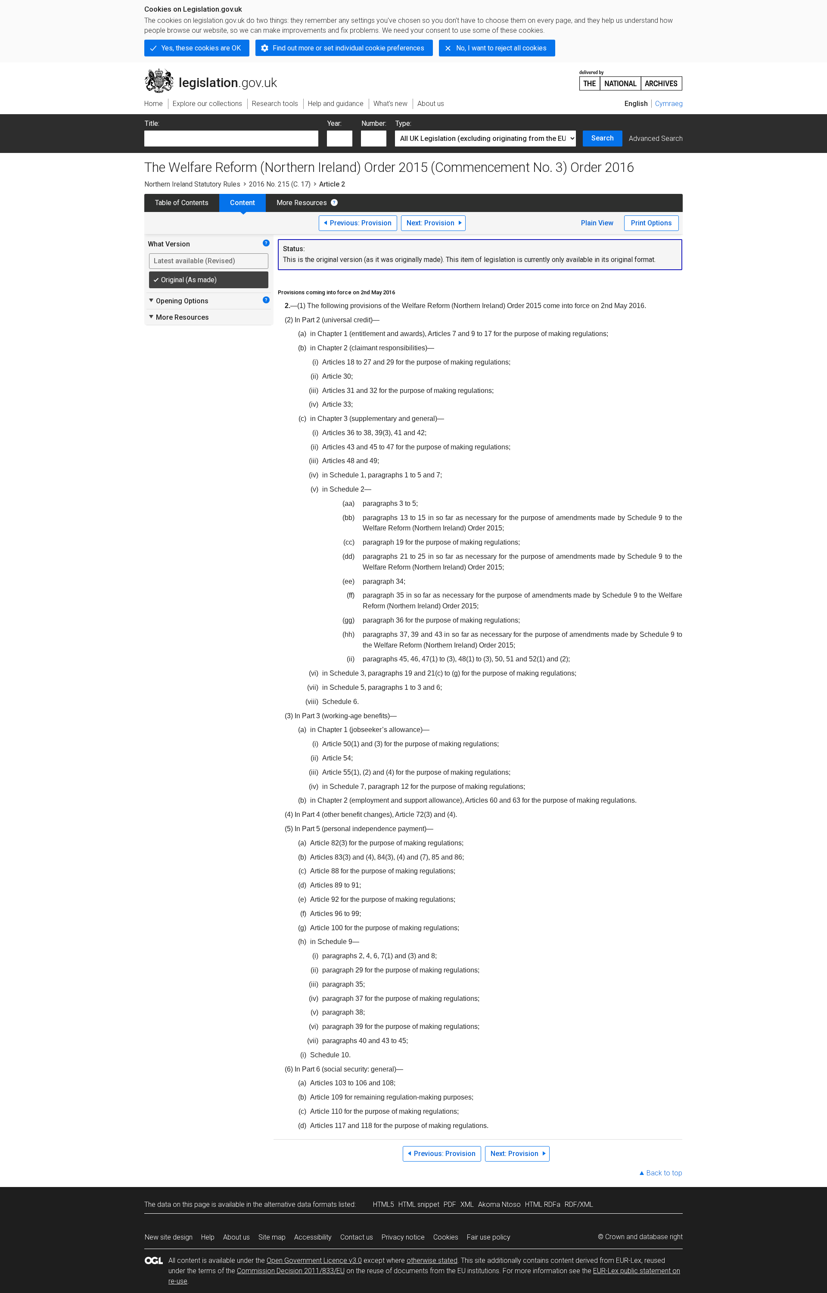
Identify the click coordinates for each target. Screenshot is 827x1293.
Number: (373, 123)
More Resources (302, 203)
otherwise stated (432, 1260)
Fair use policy (488, 1237)
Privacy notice (403, 1237)
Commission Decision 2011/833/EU (291, 1271)
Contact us (356, 1237)
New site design (169, 1237)
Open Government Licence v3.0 (314, 1260)
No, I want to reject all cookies (501, 48)
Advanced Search (656, 138)
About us (236, 1237)
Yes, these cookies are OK (201, 48)
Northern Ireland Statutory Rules (192, 184)
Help (208, 1237)
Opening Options (178, 300)
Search (602, 138)
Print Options (651, 223)
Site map (272, 1237)
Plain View (597, 223)
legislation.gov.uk (215, 72)
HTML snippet (418, 1204)
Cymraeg (669, 104)
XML (467, 1204)
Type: (403, 123)
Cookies (445, 1237)
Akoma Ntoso (499, 1204)
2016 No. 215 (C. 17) (280, 184)
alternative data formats (300, 1204)
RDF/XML (579, 1204)
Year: (334, 123)
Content (242, 203)
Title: (152, 123)
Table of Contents (181, 203)
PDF (450, 1204)
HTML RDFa (542, 1204)
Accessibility (313, 1237)
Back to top (664, 1173)
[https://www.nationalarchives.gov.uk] (631, 76)
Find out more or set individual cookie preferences (348, 48)
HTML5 (383, 1204)
